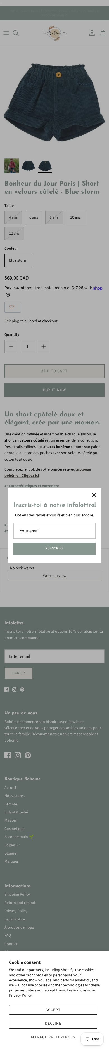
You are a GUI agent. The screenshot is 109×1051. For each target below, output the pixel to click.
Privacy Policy (20, 995)
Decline (53, 1023)
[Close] (94, 495)
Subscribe (54, 548)
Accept (53, 1010)
